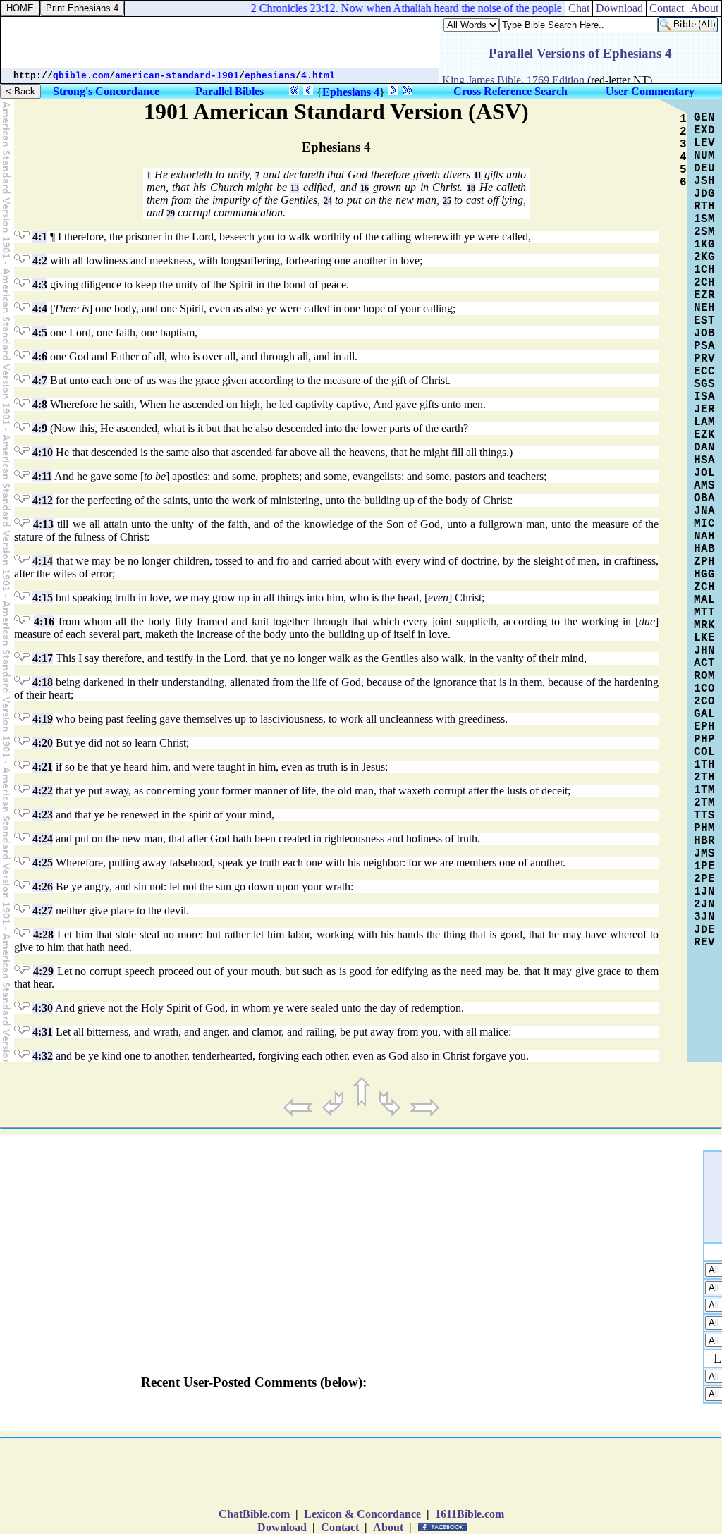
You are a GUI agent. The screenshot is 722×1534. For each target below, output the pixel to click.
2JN (704, 904)
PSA (704, 346)
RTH (704, 206)
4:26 (42, 886)
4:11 (42, 476)
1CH (704, 270)
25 (447, 201)
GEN (704, 117)
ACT (704, 663)
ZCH (704, 587)
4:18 (42, 682)
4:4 (39, 308)
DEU (704, 168)
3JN (704, 917)
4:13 (43, 524)
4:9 (39, 428)
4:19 (42, 719)
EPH (704, 726)
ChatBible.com (254, 1514)
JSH (704, 181)
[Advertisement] (220, 42)
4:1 (39, 237)
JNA (704, 511)
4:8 (39, 404)
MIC (704, 523)
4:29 (43, 971)
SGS (704, 384)
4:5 (39, 332)
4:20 (42, 743)
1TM (704, 790)
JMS (704, 853)
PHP (704, 739)
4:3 (39, 284)
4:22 (42, 791)
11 (478, 175)
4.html (318, 75)
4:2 (39, 260)
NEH (704, 308)
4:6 (39, 356)
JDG (704, 194)
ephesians (270, 75)
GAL (704, 714)
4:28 (43, 934)
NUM (704, 155)
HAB (704, 549)
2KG (704, 257)
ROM (704, 676)
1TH (704, 765)
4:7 (39, 380)
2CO (704, 701)
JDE (704, 930)
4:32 (42, 1056)
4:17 (42, 658)
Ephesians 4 (350, 92)
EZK (704, 435)
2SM (704, 232)
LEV (704, 143)
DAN (704, 447)
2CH (704, 282)
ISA (704, 397)
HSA (704, 460)
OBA (704, 498)
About (704, 8)
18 (471, 188)
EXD (704, 130)
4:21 (42, 767)
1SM (704, 219)
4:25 (42, 863)
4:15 (42, 597)
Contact (667, 8)
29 (170, 214)
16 (364, 188)
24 (328, 201)
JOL (704, 473)
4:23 (42, 815)
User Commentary (650, 91)
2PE (704, 879)
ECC (704, 371)
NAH (704, 536)
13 (294, 188)
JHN (704, 650)
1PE (704, 866)
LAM (704, 422)
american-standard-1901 (177, 75)
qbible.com (81, 75)
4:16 (44, 621)
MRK (704, 625)
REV (704, 942)
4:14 (42, 561)
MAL (704, 600)
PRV (704, 358)
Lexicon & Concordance (362, 1514)
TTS (704, 815)
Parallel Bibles (229, 91)
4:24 (42, 839)
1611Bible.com (469, 1514)
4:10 (42, 452)
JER (704, 409)
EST (704, 320)
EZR (704, 295)
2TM (704, 803)
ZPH (704, 562)
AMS (704, 485)
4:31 (42, 1032)
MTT (704, 612)
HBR (704, 841)
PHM (704, 828)
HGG (704, 574)
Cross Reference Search (510, 91)
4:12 (42, 500)
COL (704, 752)
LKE (704, 638)
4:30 (42, 1008)
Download (619, 8)
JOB (704, 333)
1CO (704, 688)
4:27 (42, 910)
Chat (578, 8)
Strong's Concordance (106, 91)
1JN (704, 891)
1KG (704, 244)
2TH (704, 777)
